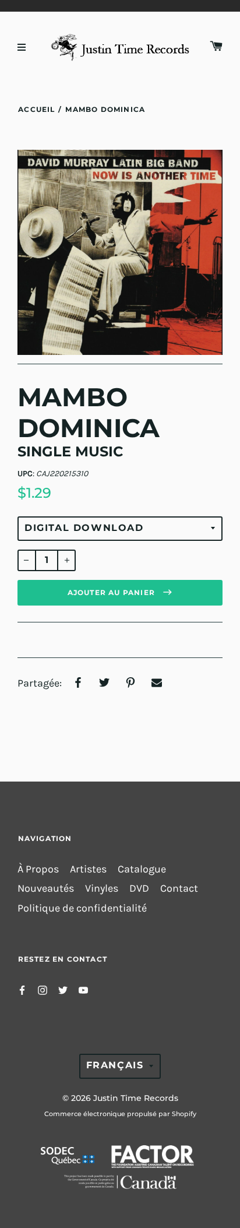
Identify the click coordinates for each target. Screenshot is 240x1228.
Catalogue (142, 869)
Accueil (36, 109)
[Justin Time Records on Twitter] (63, 989)
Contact (179, 888)
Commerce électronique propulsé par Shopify (120, 1114)
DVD (139, 888)
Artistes (88, 869)
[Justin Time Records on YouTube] (83, 989)
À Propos (38, 869)
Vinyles (101, 888)
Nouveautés (45, 888)
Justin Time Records (135, 1098)
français (115, 1065)
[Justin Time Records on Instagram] (42, 989)
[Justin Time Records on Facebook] (22, 989)
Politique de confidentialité (82, 908)
